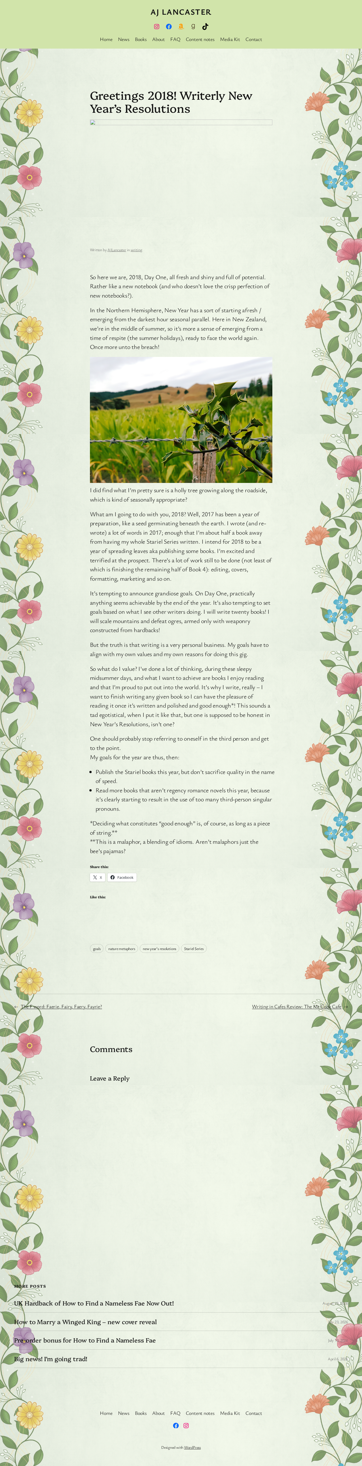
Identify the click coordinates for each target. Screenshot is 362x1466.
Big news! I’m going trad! (50, 1358)
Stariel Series (194, 948)
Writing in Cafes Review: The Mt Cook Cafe (296, 1006)
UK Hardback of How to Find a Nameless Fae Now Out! (94, 1303)
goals (97, 948)
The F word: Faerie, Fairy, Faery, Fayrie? (61, 1006)
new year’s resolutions (159, 948)
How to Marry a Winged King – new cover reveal (85, 1321)
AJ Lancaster (180, 11)
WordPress (192, 1447)
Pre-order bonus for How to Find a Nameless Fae (85, 1340)
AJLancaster (116, 249)
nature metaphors (121, 948)
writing (136, 249)
